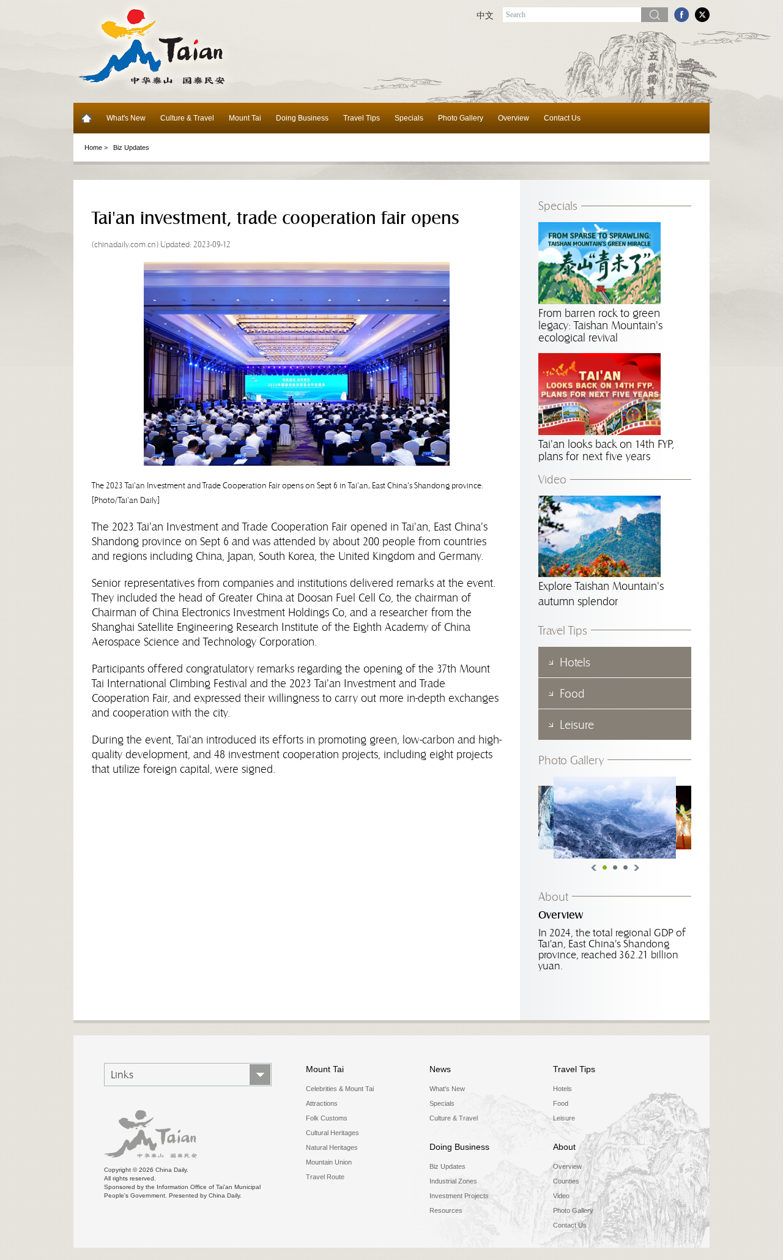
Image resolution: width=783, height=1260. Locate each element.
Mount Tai (245, 118)
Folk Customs (326, 1118)
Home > (96, 147)
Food (560, 1103)
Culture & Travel (187, 118)
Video (552, 479)
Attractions (322, 1103)
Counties (566, 1181)
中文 (485, 15)
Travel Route (325, 1176)
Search (654, 14)
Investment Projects (459, 1195)
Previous (593, 868)
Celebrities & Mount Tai (340, 1088)
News (440, 1069)
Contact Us (562, 118)
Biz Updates (131, 147)
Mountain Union (329, 1162)
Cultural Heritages (332, 1132)
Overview (513, 118)
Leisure (564, 1118)
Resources (445, 1210)
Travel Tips (361, 118)
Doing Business (302, 118)
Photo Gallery (460, 118)
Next (636, 868)
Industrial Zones (453, 1181)
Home (86, 118)
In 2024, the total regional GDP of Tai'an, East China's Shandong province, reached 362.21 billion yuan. (611, 949)
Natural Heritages (332, 1147)
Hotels (562, 1088)
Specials (409, 118)
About (553, 896)
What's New (126, 118)
